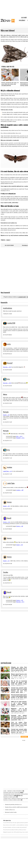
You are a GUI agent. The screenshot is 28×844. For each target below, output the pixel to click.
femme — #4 (6, 522)
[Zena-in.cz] (9, 20)
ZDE (23, 791)
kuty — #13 (19, 436)
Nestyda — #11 (20, 602)
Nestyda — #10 (7, 367)
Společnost (22, 20)
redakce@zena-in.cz (18, 795)
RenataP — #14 (20, 438)
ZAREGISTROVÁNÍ (22, 297)
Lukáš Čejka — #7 (7, 471)
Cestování (24, 18)
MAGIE (8, 240)
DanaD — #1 (6, 415)
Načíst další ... (24, 736)
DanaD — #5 (6, 506)
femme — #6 (19, 526)
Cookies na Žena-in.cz (10, 809)
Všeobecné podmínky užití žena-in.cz (13, 804)
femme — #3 (19, 600)
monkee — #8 (19, 490)
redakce (21, 792)
